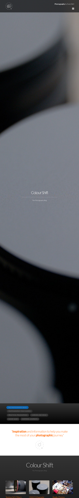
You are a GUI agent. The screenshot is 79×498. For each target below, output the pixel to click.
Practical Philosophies (18, 415)
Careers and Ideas (39, 415)
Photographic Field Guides (20, 411)
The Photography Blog (17, 407)
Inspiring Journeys (29, 419)
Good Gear (13, 419)
